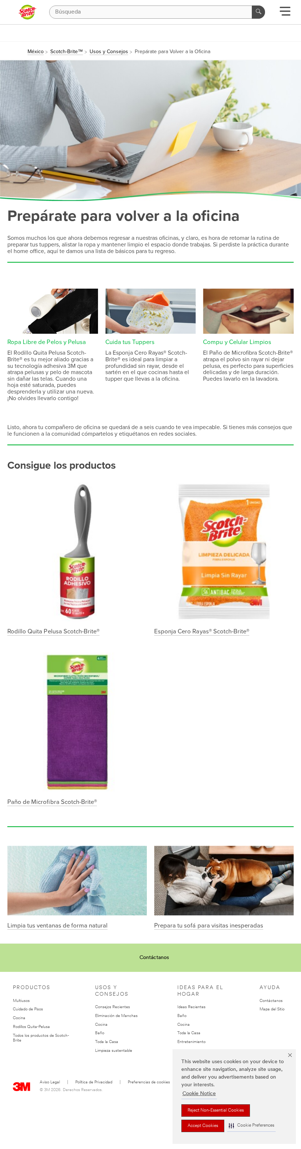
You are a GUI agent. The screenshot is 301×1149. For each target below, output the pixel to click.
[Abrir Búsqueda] (285, 14)
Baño (99, 1033)
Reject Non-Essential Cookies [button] (216, 1110)
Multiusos (21, 1001)
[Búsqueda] (258, 12)
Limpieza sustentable (113, 1051)
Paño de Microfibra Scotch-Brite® (52, 802)
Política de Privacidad (93, 1082)
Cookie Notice (199, 1094)
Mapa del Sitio (272, 1009)
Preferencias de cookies (149, 1082)
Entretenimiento (191, 1042)
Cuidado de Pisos (28, 1009)
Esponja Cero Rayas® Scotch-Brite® (201, 631)
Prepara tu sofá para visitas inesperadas (208, 925)
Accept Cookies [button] (203, 1126)
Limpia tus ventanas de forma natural (57, 925)
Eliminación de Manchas (116, 1016)
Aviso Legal (50, 1082)
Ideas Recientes (191, 1007)
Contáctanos (154, 957)
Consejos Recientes (112, 1007)
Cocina (19, 1018)
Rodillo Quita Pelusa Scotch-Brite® (53, 631)
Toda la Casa (106, 1042)
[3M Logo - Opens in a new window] (27, 12)
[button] (251, 1126)
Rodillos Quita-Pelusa (31, 1027)
